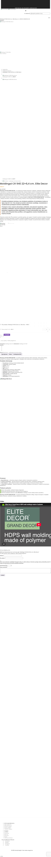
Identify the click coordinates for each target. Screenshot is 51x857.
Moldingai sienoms (7, 70)
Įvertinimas (2, 565)
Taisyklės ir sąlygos (8, 829)
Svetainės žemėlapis (8, 837)
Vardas (2, 555)
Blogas (5, 836)
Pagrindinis (5, 69)
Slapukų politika (7, 827)
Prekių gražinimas (7, 824)
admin (18, 19)
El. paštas (2, 558)
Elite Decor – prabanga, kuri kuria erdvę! (12, 352)
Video (10, 354)
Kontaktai (6, 832)
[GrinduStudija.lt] (4, 9)
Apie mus (6, 834)
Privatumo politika (7, 826)
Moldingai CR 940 (23, 343)
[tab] (4, 354)
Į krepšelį (7, 334)
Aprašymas (4, 354)
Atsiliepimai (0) (17, 354)
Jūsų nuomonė (3, 567)
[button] (30, 690)
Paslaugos (6, 835)
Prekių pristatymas (8, 825)
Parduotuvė (6, 833)
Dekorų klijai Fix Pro (6, 329)
